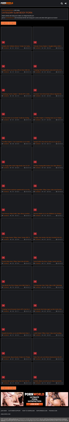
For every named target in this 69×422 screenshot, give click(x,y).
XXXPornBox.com (41, 410)
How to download (28, 410)
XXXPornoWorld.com (6, 3)
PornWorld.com (10, 18)
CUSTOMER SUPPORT (14, 410)
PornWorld (6, 48)
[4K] (16, 31)
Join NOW (4, 410)
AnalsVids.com (5, 414)
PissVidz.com (53, 410)
